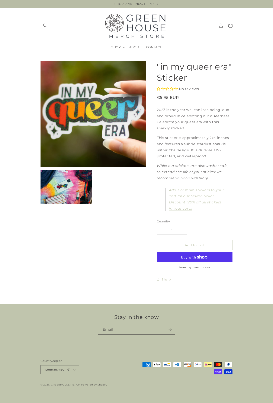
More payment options (195, 267)
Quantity (163, 221)
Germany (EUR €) (57, 369)
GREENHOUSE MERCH (65, 384)
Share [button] (166, 279)
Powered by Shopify (94, 384)
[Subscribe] (170, 330)
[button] (45, 25)
